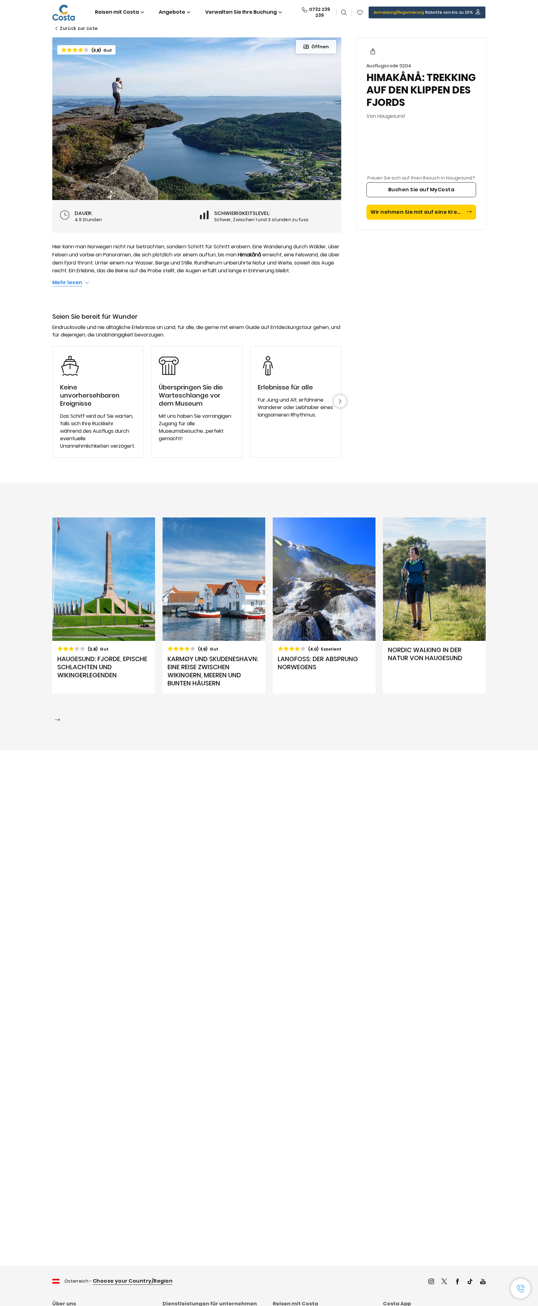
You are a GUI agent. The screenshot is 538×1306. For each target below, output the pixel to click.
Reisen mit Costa (117, 12)
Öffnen (320, 47)
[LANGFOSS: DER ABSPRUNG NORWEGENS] (324, 605)
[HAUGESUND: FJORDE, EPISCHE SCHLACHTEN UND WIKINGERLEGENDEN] (103, 605)
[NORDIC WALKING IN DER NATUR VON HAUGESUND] (434, 605)
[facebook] (457, 1282)
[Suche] (344, 12)
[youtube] (483, 1282)
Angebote (172, 12)
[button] (360, 12)
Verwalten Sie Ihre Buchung (241, 12)
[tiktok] (470, 1282)
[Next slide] (340, 401)
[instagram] (431, 1282)
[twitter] (444, 1282)
